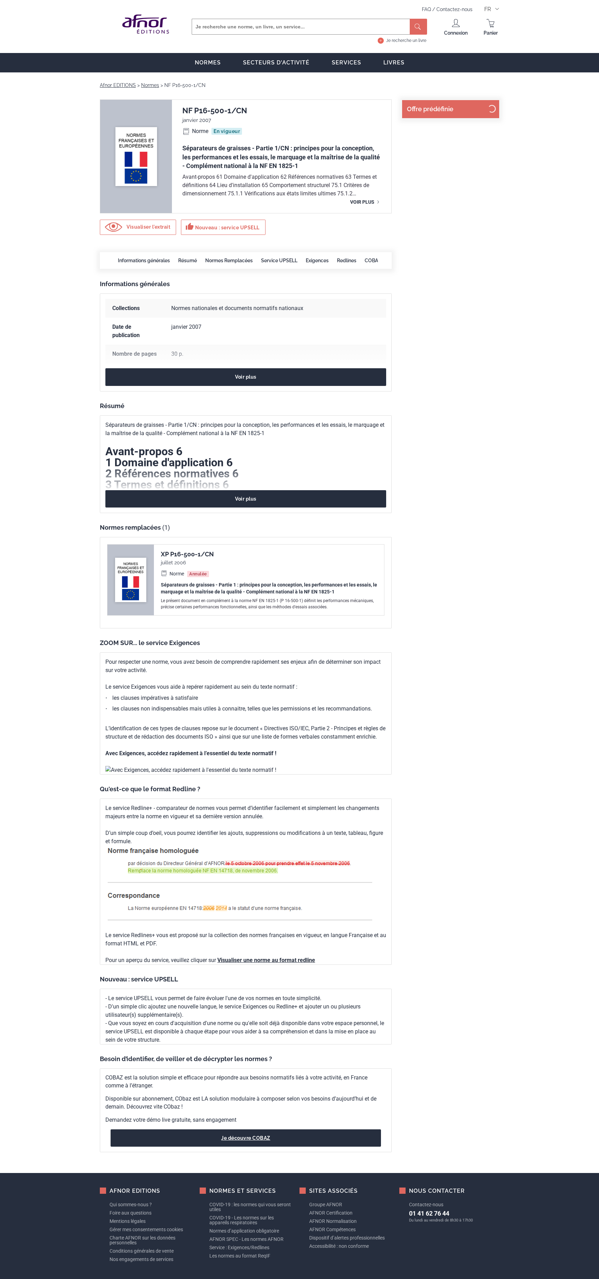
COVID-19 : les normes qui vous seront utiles (250, 1207)
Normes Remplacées (229, 260)
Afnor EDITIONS (118, 85)
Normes (208, 62)
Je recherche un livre (406, 40)
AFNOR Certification (331, 1213)
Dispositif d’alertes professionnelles (347, 1238)
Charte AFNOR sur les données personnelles (142, 1240)
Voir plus (362, 202)
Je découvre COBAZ (245, 1138)
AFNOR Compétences (332, 1229)
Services (346, 62)
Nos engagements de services (141, 1259)
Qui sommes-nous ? (131, 1204)
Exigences (317, 260)
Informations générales (144, 260)
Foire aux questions (130, 1213)
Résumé (187, 260)
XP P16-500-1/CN (187, 554)
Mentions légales (128, 1221)
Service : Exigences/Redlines (239, 1247)
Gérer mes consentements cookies (146, 1229)
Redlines (346, 260)
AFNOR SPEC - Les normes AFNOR (246, 1239)
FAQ (427, 9)
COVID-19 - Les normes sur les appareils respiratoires (241, 1220)
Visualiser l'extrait (148, 227)
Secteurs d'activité (276, 62)
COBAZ (373, 260)
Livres (394, 62)
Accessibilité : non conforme (339, 1246)
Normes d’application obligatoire (244, 1231)
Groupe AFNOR (325, 1204)
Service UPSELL (279, 260)
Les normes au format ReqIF (239, 1256)
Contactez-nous (454, 9)
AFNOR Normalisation (333, 1221)
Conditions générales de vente (142, 1251)
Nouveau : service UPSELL (222, 226)
